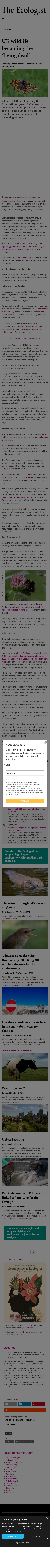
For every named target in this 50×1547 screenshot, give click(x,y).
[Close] (45, 742)
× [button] (47, 1518)
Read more (17, 1531)
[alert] (25, 1531)
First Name (10, 773)
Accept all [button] (13, 1536)
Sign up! (25, 800)
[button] (25, 1542)
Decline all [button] (36, 1536)
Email (8, 765)
